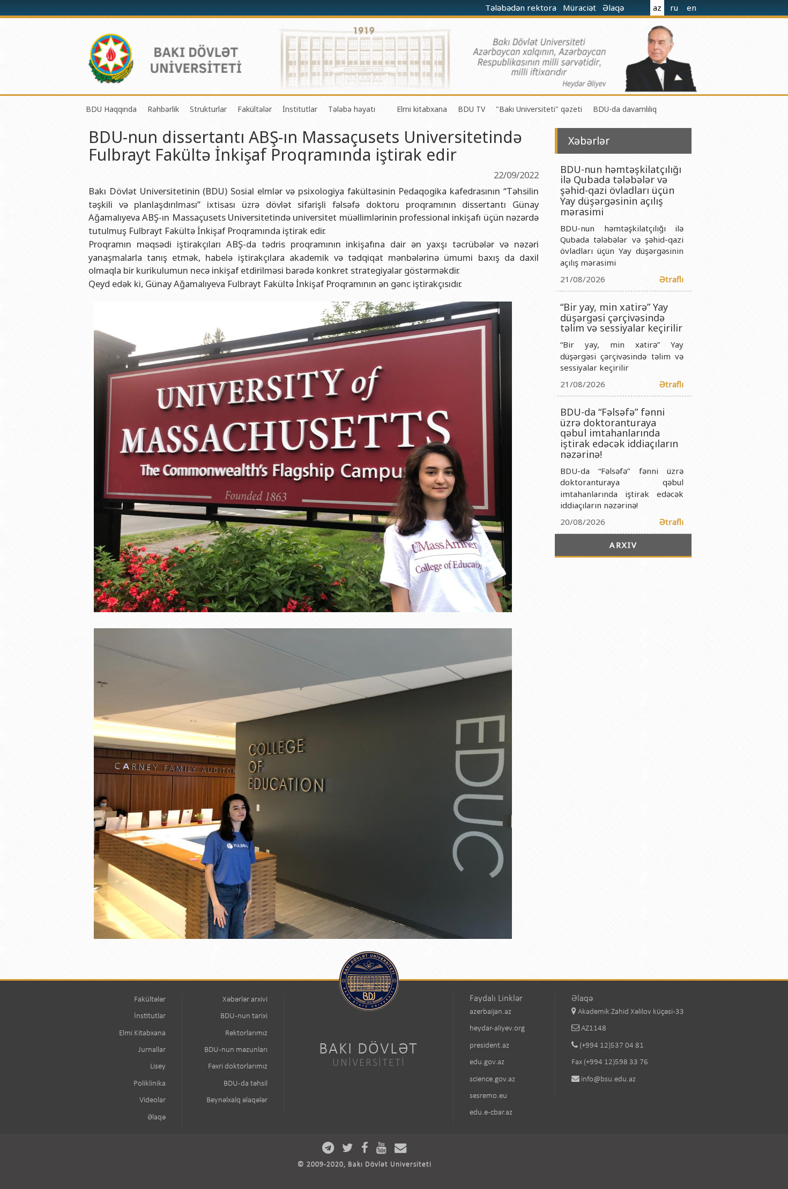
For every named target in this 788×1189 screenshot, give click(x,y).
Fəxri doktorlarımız (237, 1067)
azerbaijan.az (490, 1012)
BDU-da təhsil (245, 1084)
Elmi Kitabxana (142, 1033)
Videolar (152, 1100)
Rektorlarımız (246, 1033)
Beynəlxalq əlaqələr (236, 1100)
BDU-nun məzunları (235, 1050)
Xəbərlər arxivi (244, 1000)
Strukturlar (208, 109)
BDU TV (471, 109)
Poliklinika (149, 1084)
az (657, 7)
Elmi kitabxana (422, 109)
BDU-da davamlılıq (625, 109)
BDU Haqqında (111, 109)
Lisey (158, 1067)
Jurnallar (152, 1050)
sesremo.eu (488, 1096)
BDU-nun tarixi (243, 1016)
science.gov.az (492, 1079)
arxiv (623, 544)
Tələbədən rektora (522, 7)
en (691, 7)
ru (674, 7)
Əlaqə (614, 7)
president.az (489, 1046)
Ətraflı (671, 279)
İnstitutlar (300, 109)
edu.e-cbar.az (491, 1113)
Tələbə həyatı (351, 109)
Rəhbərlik (163, 109)
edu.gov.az (487, 1062)
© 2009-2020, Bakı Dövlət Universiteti (365, 1164)
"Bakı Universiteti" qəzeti (539, 109)
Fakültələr (254, 109)
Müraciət (580, 7)
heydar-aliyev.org (497, 1029)
